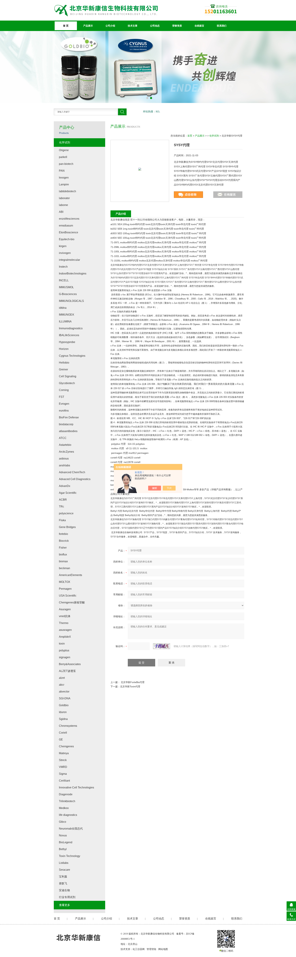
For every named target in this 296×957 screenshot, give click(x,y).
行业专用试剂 (67, 897)
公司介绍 (110, 25)
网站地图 (163, 949)
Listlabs (63, 862)
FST (61, 396)
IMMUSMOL (66, 287)
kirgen (62, 246)
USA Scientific (67, 595)
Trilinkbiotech (67, 801)
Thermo (63, 623)
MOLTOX (64, 581)
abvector (64, 691)
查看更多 (64, 905)
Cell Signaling (67, 376)
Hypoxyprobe (67, 342)
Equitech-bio (66, 239)
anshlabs (64, 465)
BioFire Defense (69, 417)
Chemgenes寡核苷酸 (72, 602)
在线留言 (199, 25)
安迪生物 (64, 890)
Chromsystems (68, 725)
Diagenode (65, 794)
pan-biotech (66, 163)
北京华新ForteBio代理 (132, 682)
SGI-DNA (64, 698)
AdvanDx (64, 485)
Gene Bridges (67, 527)
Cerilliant (64, 780)
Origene (64, 150)
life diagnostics (68, 814)
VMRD (63, 766)
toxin (62, 643)
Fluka (62, 520)
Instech (63, 266)
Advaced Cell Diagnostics (74, 479)
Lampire (64, 184)
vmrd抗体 (64, 616)
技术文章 (132, 25)
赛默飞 (63, 883)
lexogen (64, 177)
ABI (61, 211)
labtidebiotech (67, 191)
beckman (64, 568)
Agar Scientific (68, 492)
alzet (62, 677)
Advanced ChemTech (72, 472)
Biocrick (64, 540)
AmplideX (65, 636)
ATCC (62, 438)
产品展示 (88, 25)
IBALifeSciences (69, 335)
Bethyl (63, 849)
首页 (189, 135)
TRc (61, 506)
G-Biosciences (68, 294)
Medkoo (64, 808)
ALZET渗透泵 (67, 671)
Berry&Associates (70, 664)
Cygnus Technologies (72, 355)
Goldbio (64, 705)
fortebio (63, 533)
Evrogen (64, 403)
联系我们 (221, 25)
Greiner (63, 369)
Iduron (63, 712)
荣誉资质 (177, 25)
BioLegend (65, 842)
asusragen (65, 629)
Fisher (63, 547)
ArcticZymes (66, 451)
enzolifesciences (69, 218)
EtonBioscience (68, 232)
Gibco (62, 821)
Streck (63, 760)
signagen (64, 657)
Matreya (64, 753)
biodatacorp (66, 424)
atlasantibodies (68, 431)
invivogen (65, 252)
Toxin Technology (69, 856)
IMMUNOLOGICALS (71, 300)
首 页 (66, 25)
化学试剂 (214, 135)
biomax (63, 561)
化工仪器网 (139, 949)
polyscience (66, 513)
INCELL (64, 280)
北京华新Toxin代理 (130, 686)
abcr (61, 684)
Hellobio (64, 362)
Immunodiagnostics (71, 328)
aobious (64, 458)
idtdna (62, 307)
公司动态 (155, 25)
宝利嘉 (63, 876)
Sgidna (63, 718)
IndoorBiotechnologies (72, 273)
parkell (63, 157)
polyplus (64, 650)
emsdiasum (66, 225)
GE (61, 739)
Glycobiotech (67, 383)
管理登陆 (151, 949)
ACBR (63, 499)
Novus (63, 835)
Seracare (64, 869)
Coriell (63, 732)
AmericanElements (70, 575)
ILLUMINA (65, 321)
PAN (62, 170)
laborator (64, 198)
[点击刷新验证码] (161, 646)
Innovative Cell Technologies (76, 787)
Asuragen (65, 609)
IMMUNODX (66, 314)
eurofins (64, 410)
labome (63, 205)
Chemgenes (66, 746)
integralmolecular (69, 259)
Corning (64, 390)
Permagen (65, 588)
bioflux (63, 554)
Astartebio (65, 444)
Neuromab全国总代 (71, 828)
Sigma (63, 773)
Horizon (64, 348)
